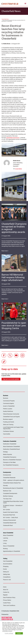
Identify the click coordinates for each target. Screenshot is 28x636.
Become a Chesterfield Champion (12, 459)
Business (5, 398)
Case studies (6, 434)
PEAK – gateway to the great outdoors (13, 480)
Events (5, 569)
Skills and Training (8, 424)
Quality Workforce (8, 411)
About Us (5, 589)
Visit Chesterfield (7, 561)
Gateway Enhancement (9, 520)
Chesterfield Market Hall (9, 523)
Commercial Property (9, 401)
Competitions (6, 577)
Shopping (5, 566)
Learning (5, 538)
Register (5, 595)
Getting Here (6, 574)
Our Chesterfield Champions (10, 465)
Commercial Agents (8, 403)
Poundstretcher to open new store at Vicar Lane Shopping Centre (14, 325)
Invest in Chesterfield (8, 406)
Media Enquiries (7, 454)
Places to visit (7, 579)
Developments (7, 475)
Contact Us (6, 592)
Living (4, 543)
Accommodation (7, 564)
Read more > (5, 251)
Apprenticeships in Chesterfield (11, 551)
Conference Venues (8, 431)
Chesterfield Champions (12, 137)
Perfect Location (7, 408)
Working (5, 548)
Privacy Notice (7, 600)
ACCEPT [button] (19, 633)
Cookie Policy (6, 603)
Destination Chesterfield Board (11, 449)
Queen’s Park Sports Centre (10, 512)
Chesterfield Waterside (9, 477)
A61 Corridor (6, 509)
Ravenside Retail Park (9, 515)
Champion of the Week (9, 462)
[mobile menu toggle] (25, 3)
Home (4, 587)
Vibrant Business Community (11, 414)
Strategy (5, 452)
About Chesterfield (8, 535)
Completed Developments (10, 493)
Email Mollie (18, 168)
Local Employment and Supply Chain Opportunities (13, 427)
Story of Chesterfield (8, 546)
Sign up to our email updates (11, 379)
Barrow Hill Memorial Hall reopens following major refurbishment (13, 277)
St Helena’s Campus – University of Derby (12, 506)
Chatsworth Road (8, 525)
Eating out (6, 571)
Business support (8, 419)
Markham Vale (7, 491)
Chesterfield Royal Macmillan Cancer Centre (13, 502)
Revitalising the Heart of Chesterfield (13, 488)
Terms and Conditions (9, 605)
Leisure (5, 540)
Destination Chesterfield (10, 4)
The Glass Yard (7, 498)
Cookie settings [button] (9, 633)
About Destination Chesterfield (11, 446)
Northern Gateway (8, 496)
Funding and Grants (8, 422)
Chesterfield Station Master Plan (12, 483)
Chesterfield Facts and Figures (11, 416)
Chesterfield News (5, 19)
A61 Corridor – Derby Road (10, 517)
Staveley (5, 485)
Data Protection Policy (9, 597)
